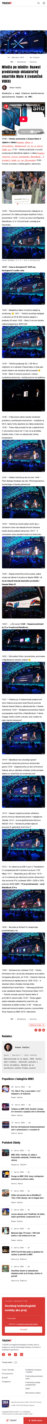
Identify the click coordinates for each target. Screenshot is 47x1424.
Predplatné (6, 1382)
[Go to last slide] (4, 187)
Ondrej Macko (17, 1133)
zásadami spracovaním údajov (27, 1324)
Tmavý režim (7, 1362)
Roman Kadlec (15, 87)
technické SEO (8, 1414)
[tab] (17, 203)
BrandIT (5, 1378)
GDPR (27, 1389)
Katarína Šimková (19, 1259)
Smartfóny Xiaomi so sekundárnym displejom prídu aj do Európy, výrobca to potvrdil (26, 1273)
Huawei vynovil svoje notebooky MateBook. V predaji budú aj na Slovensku (23, 156)
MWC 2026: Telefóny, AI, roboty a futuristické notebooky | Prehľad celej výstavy (25, 1157)
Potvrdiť (23, 1329)
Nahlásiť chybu (36, 1025)
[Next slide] (42, 187)
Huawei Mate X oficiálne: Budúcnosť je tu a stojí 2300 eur (22, 146)
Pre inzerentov (7, 1374)
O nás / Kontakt (8, 1370)
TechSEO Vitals (27, 1414)
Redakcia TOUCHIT (19, 1165)
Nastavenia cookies (33, 1393)
